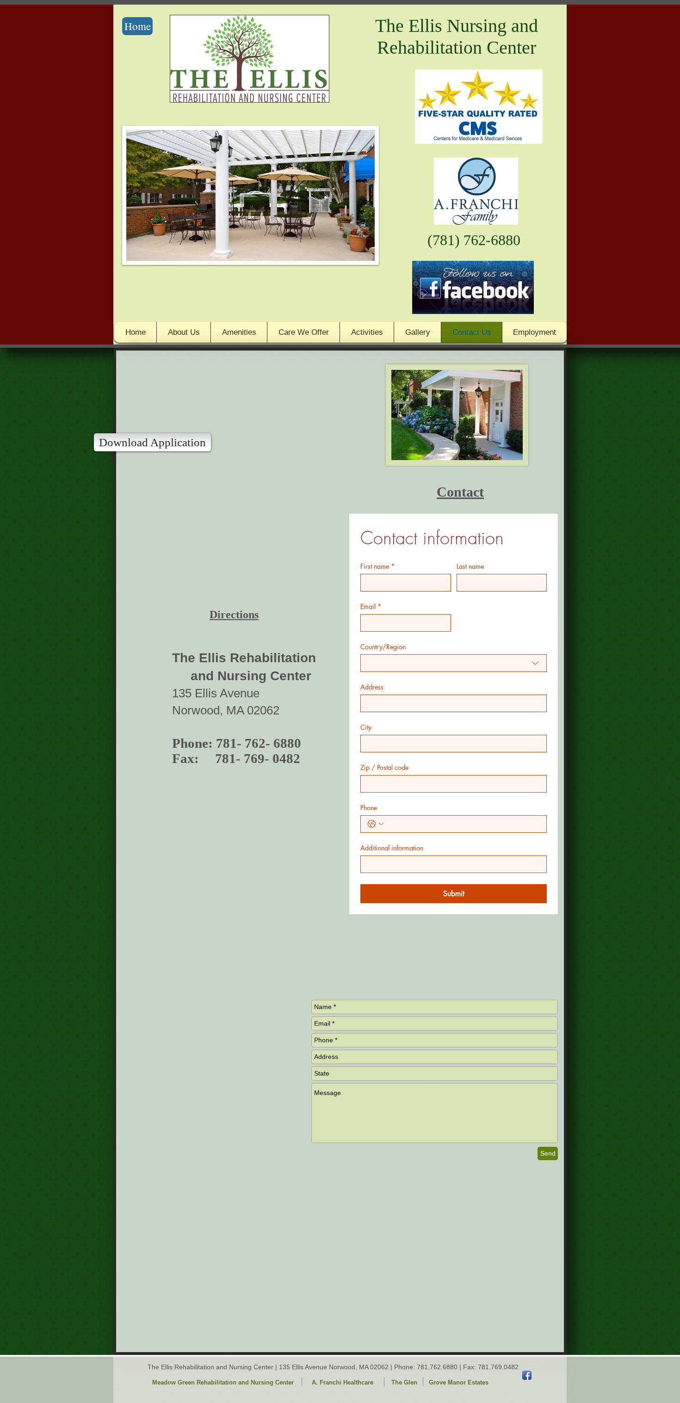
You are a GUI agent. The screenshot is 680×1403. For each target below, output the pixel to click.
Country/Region (383, 647)
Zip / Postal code (384, 767)
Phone (368, 808)
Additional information (391, 848)
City (365, 727)
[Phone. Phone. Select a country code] (375, 824)
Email (370, 606)
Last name (470, 566)
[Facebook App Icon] (527, 1375)
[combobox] (453, 663)
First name (377, 566)
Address (371, 687)
